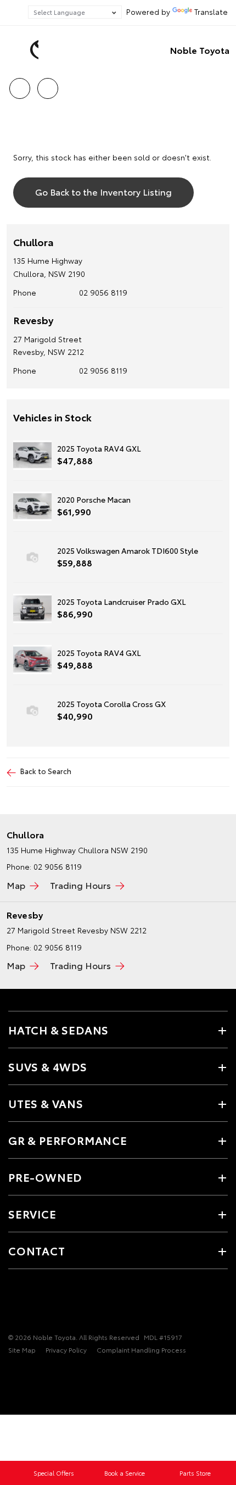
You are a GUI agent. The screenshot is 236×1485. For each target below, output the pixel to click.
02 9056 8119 (103, 292)
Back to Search (45, 771)
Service (32, 1213)
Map (16, 884)
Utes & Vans (45, 1103)
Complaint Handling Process (141, 1349)
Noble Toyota (199, 50)
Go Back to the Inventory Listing (103, 191)
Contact (36, 1250)
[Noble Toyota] (24, 50)
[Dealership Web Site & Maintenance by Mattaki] (29, 1372)
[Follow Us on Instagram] (33, 1303)
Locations (47, 84)
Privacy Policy (66, 1349)
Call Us (19, 84)
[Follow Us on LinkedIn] (52, 1303)
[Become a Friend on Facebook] (15, 1303)
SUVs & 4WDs (47, 1066)
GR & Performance (67, 1140)
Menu (221, 84)
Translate (211, 11)
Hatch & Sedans (58, 1029)
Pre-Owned (45, 1176)
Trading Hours (80, 884)
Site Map (22, 1349)
